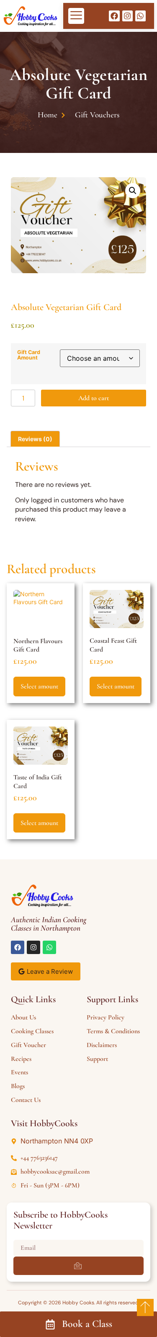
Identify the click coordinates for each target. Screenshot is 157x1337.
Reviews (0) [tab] (35, 438)
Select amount (39, 686)
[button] (132, 190)
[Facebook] (114, 15)
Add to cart (93, 398)
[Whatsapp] (140, 15)
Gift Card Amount (28, 355)
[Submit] (78, 1266)
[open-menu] (76, 16)
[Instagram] (127, 15)
